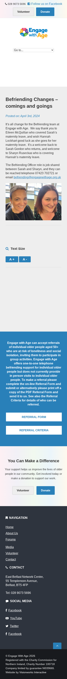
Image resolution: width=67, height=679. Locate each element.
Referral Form (34, 417)
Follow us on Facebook (46, 3)
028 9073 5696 (16, 3)
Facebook (15, 610)
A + (12, 259)
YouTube (16, 618)
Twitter (14, 626)
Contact (11, 559)
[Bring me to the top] (57, 646)
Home (10, 527)
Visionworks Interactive (32, 672)
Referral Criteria (34, 430)
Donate (45, 11)
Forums (11, 539)
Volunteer (23, 11)
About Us (12, 533)
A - (25, 259)
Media (10, 547)
